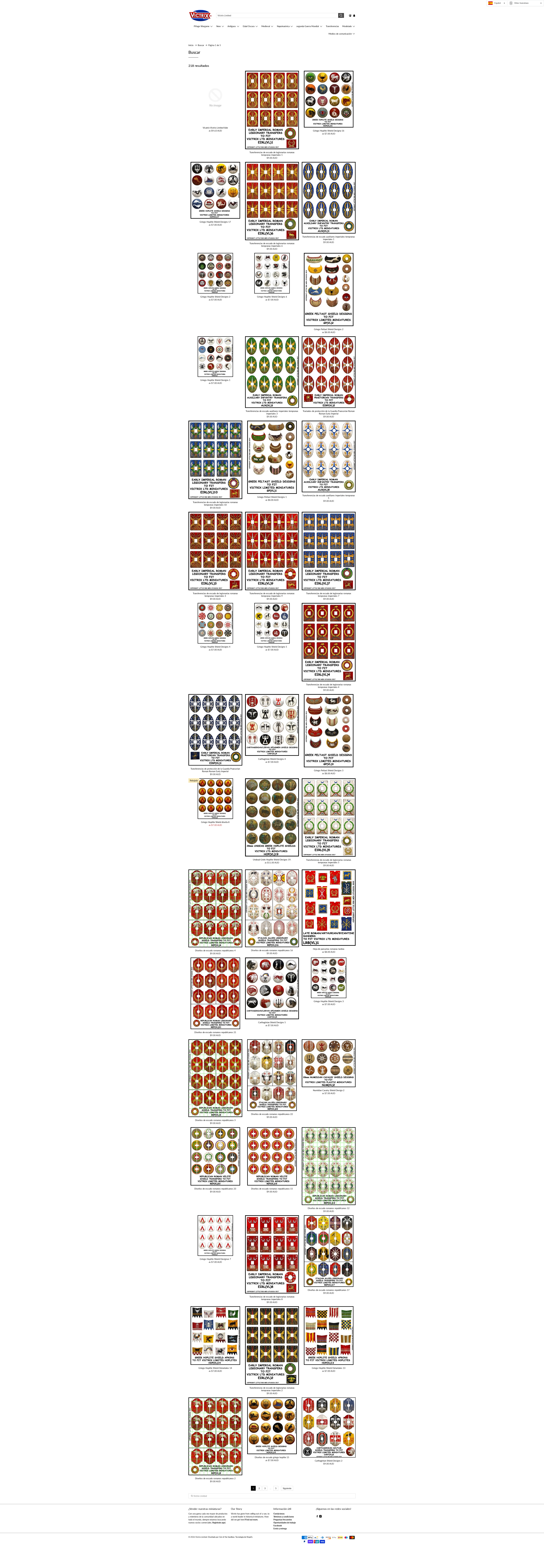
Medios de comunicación (340, 33)
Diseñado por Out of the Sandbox (221, 1537)
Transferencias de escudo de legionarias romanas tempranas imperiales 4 (328, 685)
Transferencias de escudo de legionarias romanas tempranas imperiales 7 (328, 594)
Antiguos (232, 26)
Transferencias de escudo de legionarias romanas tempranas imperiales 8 (272, 1297)
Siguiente (287, 1488)
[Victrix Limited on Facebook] (317, 1517)
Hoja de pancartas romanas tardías (328, 949)
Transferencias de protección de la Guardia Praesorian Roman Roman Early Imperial (215, 770)
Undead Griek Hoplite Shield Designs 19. (272, 859)
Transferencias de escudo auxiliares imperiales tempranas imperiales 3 (272, 412)
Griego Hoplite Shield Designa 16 (328, 130)
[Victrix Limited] (200, 15)
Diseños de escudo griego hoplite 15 (272, 1457)
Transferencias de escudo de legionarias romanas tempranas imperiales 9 (272, 594)
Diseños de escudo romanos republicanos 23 (215, 1188)
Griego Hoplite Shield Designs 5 (272, 646)
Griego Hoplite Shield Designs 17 (215, 222)
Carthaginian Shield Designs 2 (328, 1460)
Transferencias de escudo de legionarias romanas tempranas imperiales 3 (215, 594)
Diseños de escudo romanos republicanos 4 (215, 950)
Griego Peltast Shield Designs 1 (272, 497)
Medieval (265, 26)
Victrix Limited (201, 1537)
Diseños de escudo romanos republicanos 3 (215, 1120)
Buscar (201, 45)
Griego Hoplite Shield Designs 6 (272, 296)
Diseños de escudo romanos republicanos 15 (272, 1188)
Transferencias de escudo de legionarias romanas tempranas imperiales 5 (328, 861)
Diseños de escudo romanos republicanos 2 (215, 1478)
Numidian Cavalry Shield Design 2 (328, 1090)
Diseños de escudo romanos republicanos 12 (328, 1208)
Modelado (347, 26)
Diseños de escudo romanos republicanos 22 (272, 1114)
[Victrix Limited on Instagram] (320, 1517)
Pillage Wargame (201, 26)
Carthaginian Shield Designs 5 (272, 1022)
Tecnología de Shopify (244, 1537)
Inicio (191, 45)
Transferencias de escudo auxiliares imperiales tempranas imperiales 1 (328, 237)
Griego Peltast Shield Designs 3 (328, 770)
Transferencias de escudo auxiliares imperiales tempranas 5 (328, 496)
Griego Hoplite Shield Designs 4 (215, 646)
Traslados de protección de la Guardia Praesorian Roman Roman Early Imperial (329, 412)
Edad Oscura (248, 26)
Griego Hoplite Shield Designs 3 (329, 1001)
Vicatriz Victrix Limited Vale (215, 127)
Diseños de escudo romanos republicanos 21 (215, 1032)
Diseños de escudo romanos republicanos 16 (272, 950)
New (218, 26)
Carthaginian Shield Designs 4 (272, 759)
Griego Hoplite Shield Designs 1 (215, 380)
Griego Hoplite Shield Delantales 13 (328, 1368)
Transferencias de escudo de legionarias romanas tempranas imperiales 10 (215, 503)
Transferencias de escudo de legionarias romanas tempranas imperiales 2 (272, 1389)
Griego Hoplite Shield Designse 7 (215, 1259)
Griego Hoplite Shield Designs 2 (215, 296)
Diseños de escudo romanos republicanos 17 (328, 1290)
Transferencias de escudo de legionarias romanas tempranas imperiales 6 (272, 244)
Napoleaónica (283, 26)
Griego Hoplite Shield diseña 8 (215, 822)
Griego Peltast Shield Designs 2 (328, 329)
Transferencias (332, 26)
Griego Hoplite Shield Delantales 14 (215, 1368)
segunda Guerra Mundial (307, 26)
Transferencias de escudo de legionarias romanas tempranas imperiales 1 (272, 153)
